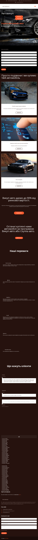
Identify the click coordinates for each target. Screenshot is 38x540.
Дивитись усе (19, 237)
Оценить (3, 69)
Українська (19, 18)
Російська (19, 16)
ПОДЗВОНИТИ (19, 148)
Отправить (4, 533)
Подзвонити (19, 112)
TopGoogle (6, 538)
